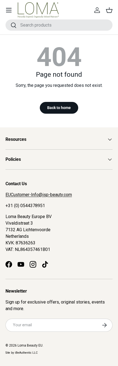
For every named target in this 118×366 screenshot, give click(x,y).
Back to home (59, 107)
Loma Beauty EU (30, 345)
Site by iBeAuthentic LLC (21, 352)
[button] (109, 10)
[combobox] (59, 25)
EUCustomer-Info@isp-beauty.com (38, 194)
